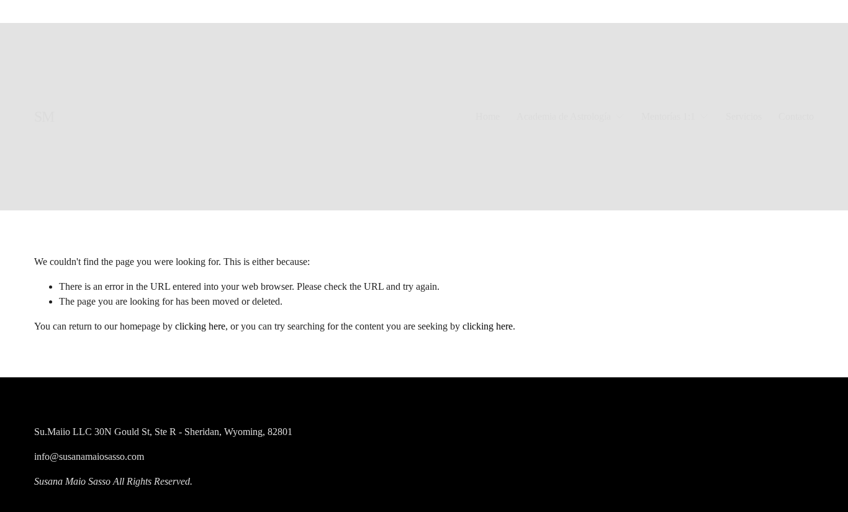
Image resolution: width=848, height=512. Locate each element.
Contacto (796, 116)
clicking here (200, 326)
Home (488, 116)
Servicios (744, 116)
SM (44, 116)
